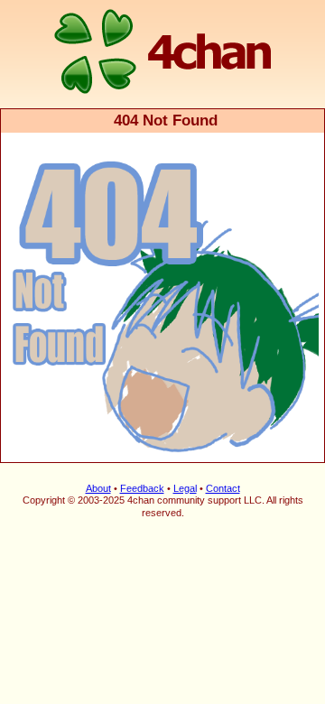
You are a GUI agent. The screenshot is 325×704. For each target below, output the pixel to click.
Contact (223, 488)
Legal (185, 488)
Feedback (142, 488)
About (98, 488)
